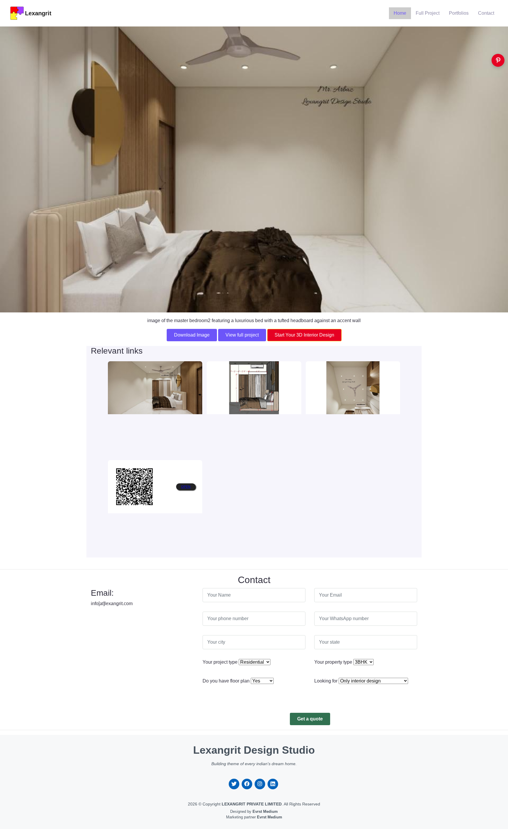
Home (400, 13)
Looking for (325, 680)
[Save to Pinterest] (498, 60)
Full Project (428, 13)
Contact (486, 13)
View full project (242, 334)
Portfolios (459, 13)
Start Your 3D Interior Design (304, 334)
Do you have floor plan (226, 680)
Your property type (333, 662)
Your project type (220, 662)
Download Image (192, 334)
